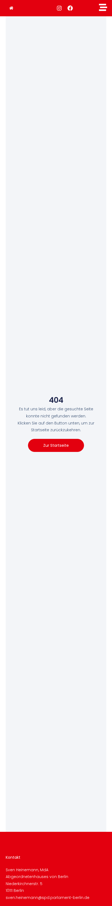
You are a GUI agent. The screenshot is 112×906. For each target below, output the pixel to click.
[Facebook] (70, 8)
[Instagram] (59, 8)
